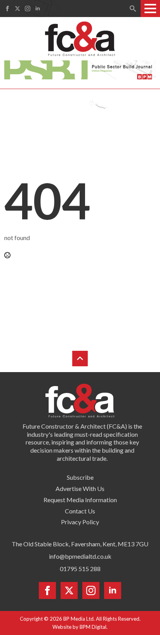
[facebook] (7, 8)
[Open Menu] (150, 8)
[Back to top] (80, 358)
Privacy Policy (80, 521)
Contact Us (80, 511)
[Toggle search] (133, 8)
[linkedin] (38, 8)
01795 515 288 (80, 568)
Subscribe (80, 477)
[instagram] (28, 8)
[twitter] (17, 8)
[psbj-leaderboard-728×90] (80, 68)
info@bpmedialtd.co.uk (80, 556)
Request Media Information (80, 499)
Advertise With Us (80, 488)
